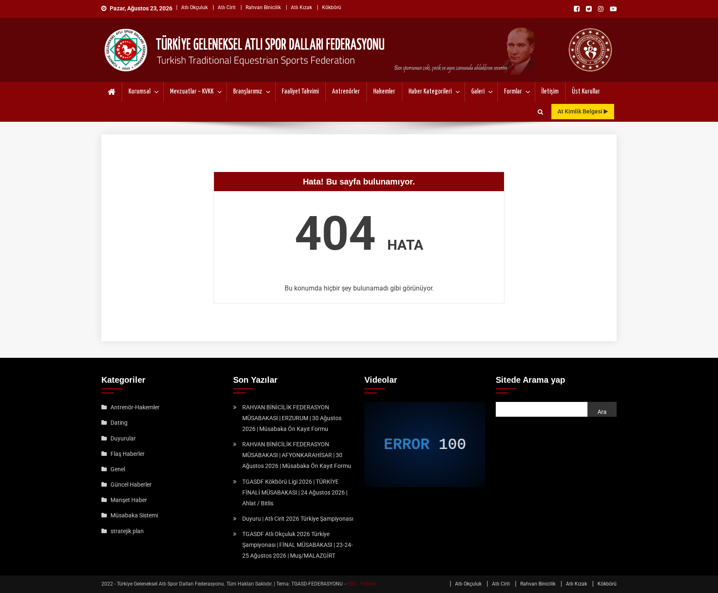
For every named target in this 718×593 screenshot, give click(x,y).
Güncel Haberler (131, 484)
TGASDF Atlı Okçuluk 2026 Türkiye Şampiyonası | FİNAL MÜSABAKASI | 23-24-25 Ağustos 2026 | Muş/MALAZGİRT (297, 545)
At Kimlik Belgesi (581, 111)
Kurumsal (139, 92)
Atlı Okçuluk (194, 7)
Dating (119, 422)
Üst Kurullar (586, 92)
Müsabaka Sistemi (134, 515)
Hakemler (384, 92)
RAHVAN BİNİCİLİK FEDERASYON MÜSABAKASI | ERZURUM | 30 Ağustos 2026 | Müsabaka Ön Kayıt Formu (292, 418)
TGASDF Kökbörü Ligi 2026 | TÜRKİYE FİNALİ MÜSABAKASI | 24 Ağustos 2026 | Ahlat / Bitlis (294, 492)
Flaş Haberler (128, 453)
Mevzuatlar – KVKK (192, 92)
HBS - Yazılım (361, 584)
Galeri (477, 92)
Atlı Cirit (227, 7)
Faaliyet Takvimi (300, 92)
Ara (602, 411)
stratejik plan (127, 531)
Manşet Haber (129, 500)
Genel (118, 469)
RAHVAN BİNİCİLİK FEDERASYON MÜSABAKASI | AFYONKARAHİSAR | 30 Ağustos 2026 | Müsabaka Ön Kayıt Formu (296, 455)
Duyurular (123, 438)
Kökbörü (331, 7)
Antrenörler (346, 92)
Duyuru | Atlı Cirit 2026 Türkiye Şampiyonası (297, 518)
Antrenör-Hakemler (135, 407)
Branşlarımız (247, 92)
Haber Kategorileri (430, 92)
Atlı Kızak (301, 7)
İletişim (549, 92)
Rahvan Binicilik (263, 7)
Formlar (513, 92)
